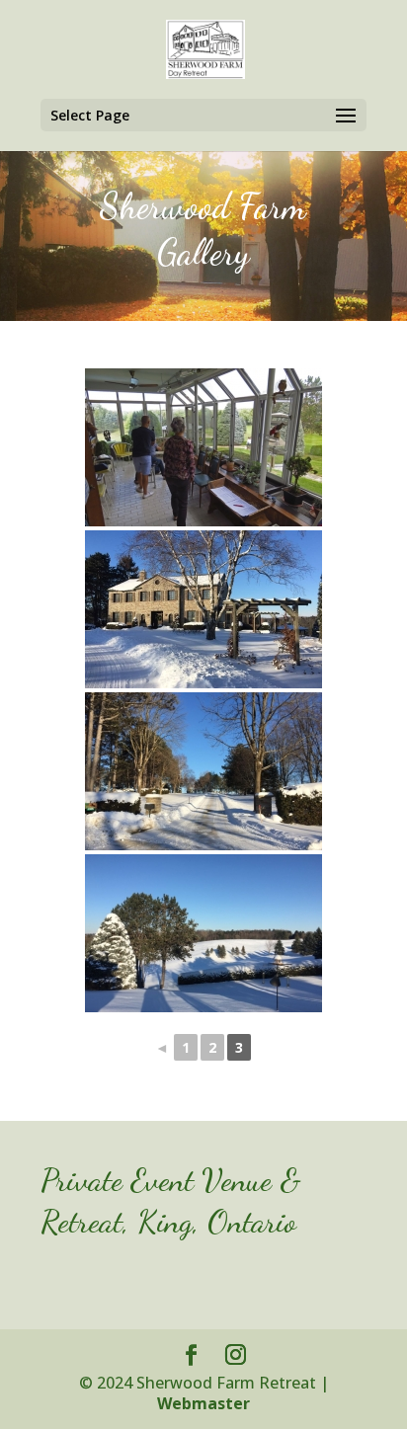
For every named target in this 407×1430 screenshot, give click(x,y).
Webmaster (203, 1403)
